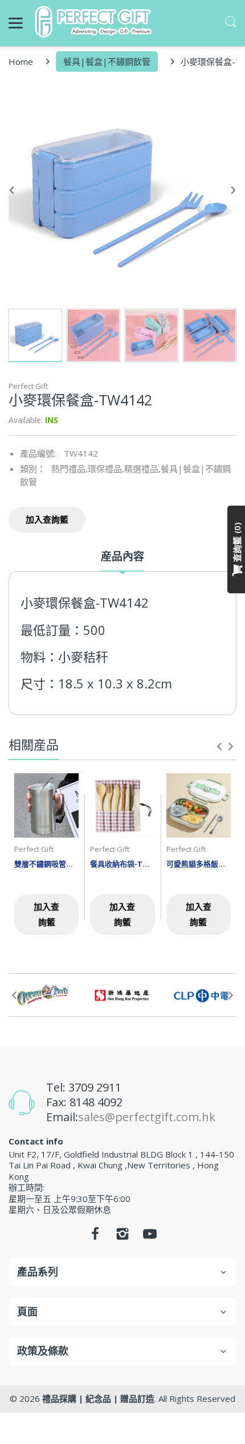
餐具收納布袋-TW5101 (122, 864)
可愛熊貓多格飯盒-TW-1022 (198, 864)
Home (21, 61)
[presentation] (219, 746)
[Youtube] (150, 1236)
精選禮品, (142, 468)
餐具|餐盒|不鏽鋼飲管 (106, 61)
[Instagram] (122, 1236)
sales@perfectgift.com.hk (146, 1117)
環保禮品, (106, 468)
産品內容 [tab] (122, 556)
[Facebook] (95, 1236)
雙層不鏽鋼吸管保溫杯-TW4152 (46, 864)
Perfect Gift (28, 386)
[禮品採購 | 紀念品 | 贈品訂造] (95, 22)
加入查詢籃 (47, 519)
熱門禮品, (69, 468)
